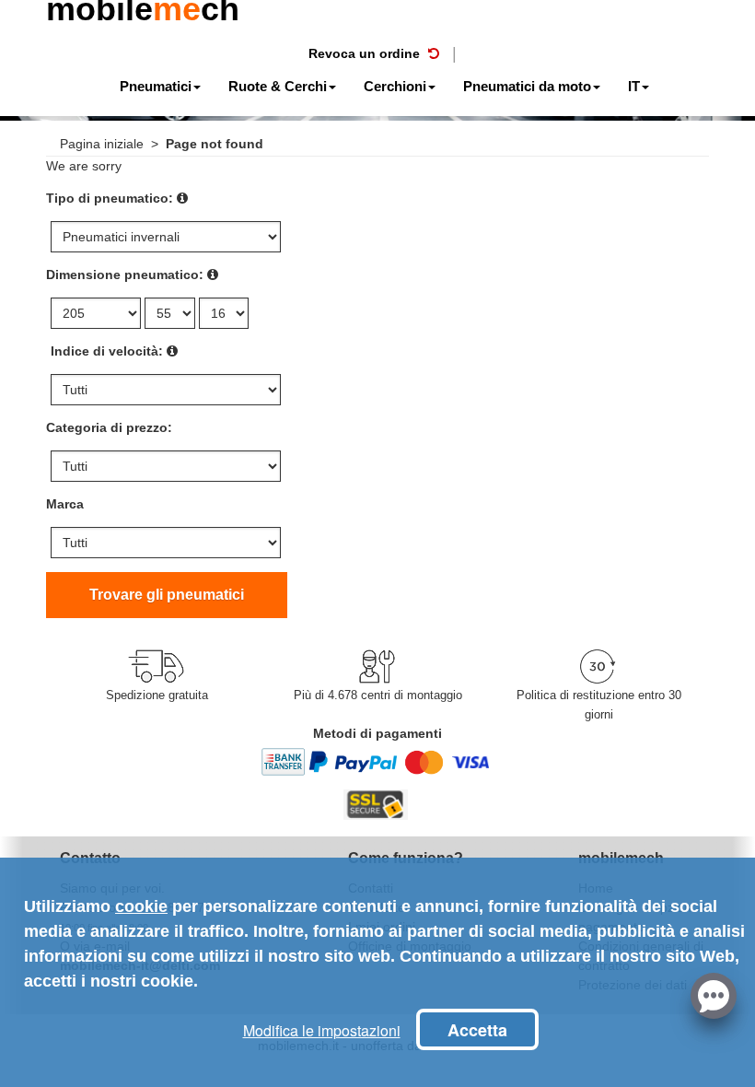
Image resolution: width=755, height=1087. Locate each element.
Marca (65, 504)
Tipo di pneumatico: (109, 198)
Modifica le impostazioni (322, 1030)
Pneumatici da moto (527, 86)
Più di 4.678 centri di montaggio (378, 695)
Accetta (477, 1030)
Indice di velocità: (107, 351)
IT (634, 86)
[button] (714, 994)
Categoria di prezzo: (109, 427)
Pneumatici (156, 86)
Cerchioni (395, 86)
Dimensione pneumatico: (124, 274)
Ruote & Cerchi (277, 86)
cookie (141, 906)
